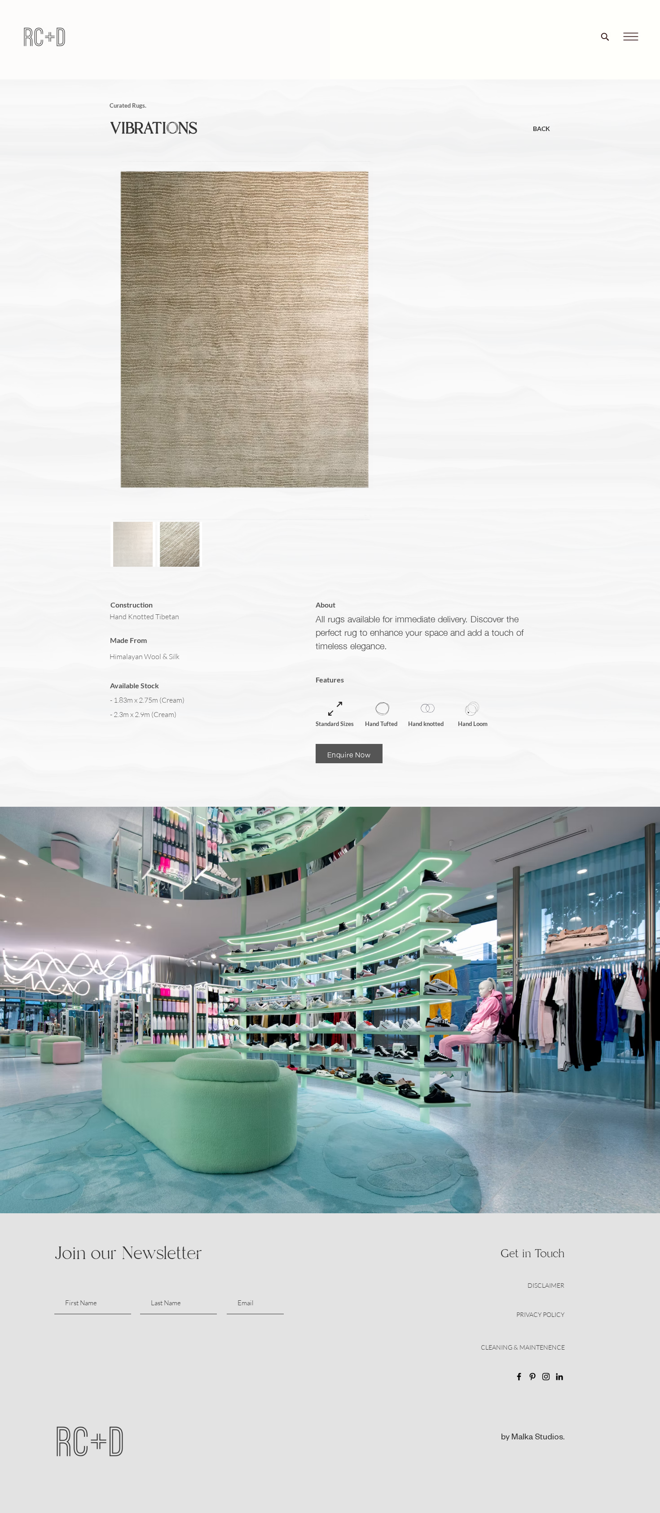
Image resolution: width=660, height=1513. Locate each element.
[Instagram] (546, 1377)
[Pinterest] (532, 1377)
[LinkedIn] (559, 1377)
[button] (631, 37)
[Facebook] (519, 1377)
